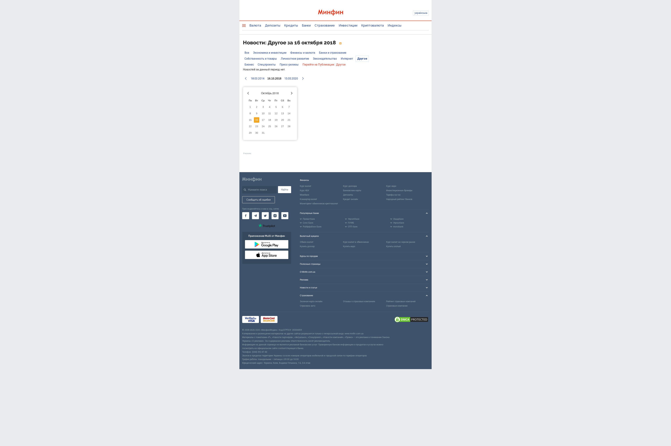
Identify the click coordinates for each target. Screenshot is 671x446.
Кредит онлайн (350, 199)
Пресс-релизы (289, 64)
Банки (306, 25)
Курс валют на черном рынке (400, 242)
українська (420, 13)
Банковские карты (352, 190)
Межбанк (304, 195)
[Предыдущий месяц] (248, 93)
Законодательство (325, 58)
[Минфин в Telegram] (255, 215)
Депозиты (272, 25)
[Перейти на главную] (335, 13)
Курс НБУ (304, 190)
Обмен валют (306, 242)
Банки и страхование (332, 52)
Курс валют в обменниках (356, 242)
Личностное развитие (295, 58)
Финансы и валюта (302, 52)
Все (246, 52)
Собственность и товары (260, 58)
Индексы (394, 25)
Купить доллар (307, 246)
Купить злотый (393, 246)
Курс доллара (350, 186)
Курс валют (305, 186)
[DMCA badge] (411, 320)
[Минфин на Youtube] (284, 215)
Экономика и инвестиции (269, 52)
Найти (284, 189)
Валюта (255, 25)
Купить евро (349, 246)
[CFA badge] (287, 320)
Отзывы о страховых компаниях (359, 301)
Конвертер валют (308, 199)
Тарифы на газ (393, 195)
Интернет (347, 58)
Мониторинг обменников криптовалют (319, 203)
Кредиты (291, 25)
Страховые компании (396, 306)
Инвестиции (348, 25)
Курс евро (391, 186)
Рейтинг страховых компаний (401, 301)
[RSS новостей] (340, 43)
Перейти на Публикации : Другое (324, 64)
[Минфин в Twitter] (265, 215)
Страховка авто (307, 306)
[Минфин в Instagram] (275, 215)
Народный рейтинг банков (399, 199)
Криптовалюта (372, 25)
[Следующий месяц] (291, 93)
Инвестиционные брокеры (399, 190)
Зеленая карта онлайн (311, 301)
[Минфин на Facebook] (245, 215)
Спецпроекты (267, 64)
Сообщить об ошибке (258, 199)
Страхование (325, 25)
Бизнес (249, 64)
